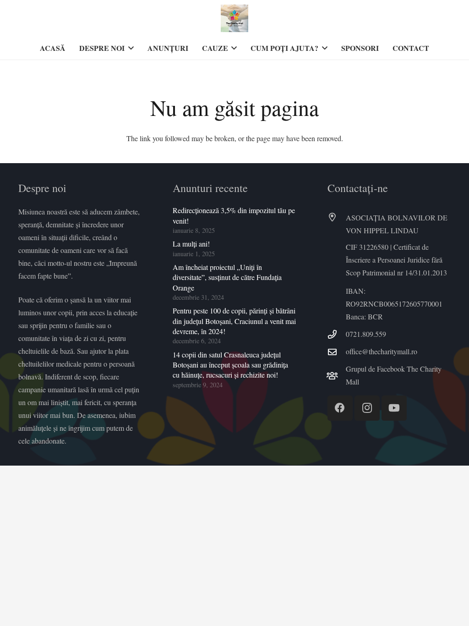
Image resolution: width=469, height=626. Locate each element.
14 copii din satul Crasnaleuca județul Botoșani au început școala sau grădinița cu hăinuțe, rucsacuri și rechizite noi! (230, 365)
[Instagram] (367, 408)
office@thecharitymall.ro (381, 351)
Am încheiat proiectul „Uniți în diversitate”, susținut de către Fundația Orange (227, 277)
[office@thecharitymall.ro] (336, 351)
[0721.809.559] (336, 334)
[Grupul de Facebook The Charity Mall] (336, 375)
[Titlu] (234, 18)
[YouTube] (394, 408)
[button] (129, 48)
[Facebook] (340, 408)
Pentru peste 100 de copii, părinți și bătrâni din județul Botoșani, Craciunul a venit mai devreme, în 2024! (234, 321)
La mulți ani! (191, 243)
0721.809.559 (366, 334)
